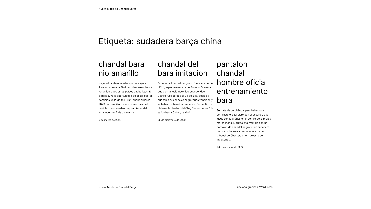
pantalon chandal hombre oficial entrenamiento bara (242, 82)
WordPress (265, 187)
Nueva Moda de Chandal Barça (118, 8)
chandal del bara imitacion (182, 69)
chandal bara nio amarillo (121, 69)
